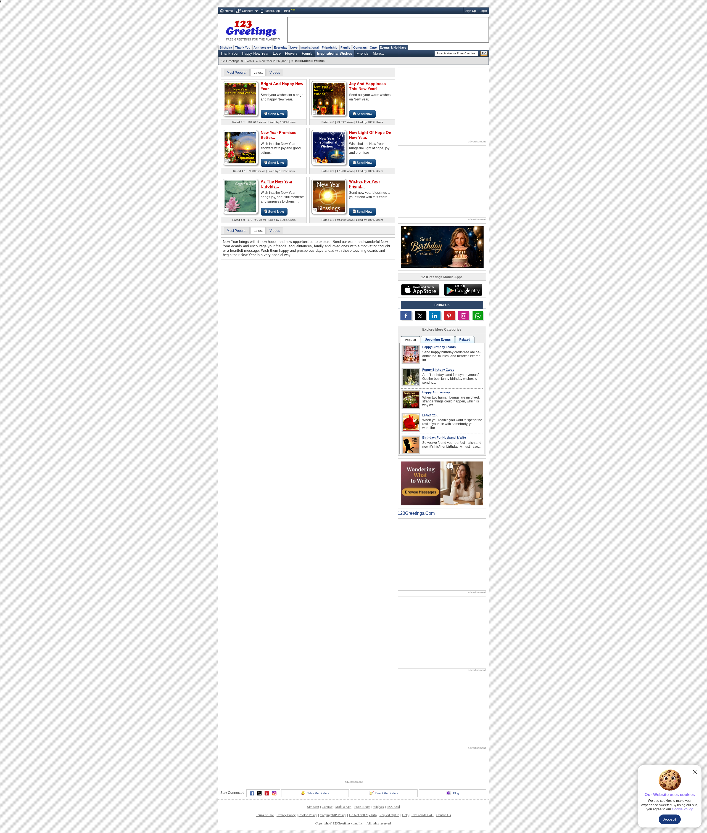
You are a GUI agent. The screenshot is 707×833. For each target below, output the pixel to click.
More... (378, 53)
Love (293, 47)
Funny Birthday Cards (438, 369)
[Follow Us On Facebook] (405, 315)
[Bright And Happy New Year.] (240, 98)
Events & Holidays (393, 47)
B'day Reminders (318, 793)
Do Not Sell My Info (363, 815)
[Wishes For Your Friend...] (329, 196)
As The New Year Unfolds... (276, 184)
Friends (362, 53)
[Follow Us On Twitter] (420, 315)
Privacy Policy (286, 815)
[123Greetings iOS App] (420, 290)
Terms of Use (265, 815)
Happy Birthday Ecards (439, 347)
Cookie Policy (308, 815)
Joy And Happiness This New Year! (367, 86)
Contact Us (443, 815)
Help (405, 815)
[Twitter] (259, 793)
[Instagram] (274, 793)
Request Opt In (389, 815)
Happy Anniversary (436, 392)
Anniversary (262, 47)
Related (464, 339)
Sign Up (470, 10)
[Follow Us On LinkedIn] (434, 315)
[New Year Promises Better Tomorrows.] (240, 147)
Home (229, 10)
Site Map (313, 806)
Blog (287, 10)
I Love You (429, 415)
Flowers (291, 53)
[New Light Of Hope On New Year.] (329, 147)
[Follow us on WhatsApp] (478, 315)
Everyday (280, 47)
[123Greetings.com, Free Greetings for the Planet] (252, 29)
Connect (247, 10)
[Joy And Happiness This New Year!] (329, 98)
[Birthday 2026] (442, 246)
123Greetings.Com (416, 513)
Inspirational (309, 47)
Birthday (226, 47)
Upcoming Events (438, 339)
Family (345, 47)
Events (249, 61)
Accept (669, 819)
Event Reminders (387, 793)
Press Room (362, 806)
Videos (275, 73)
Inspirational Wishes (334, 53)
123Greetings (230, 61)
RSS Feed (393, 806)
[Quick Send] (227, 112)
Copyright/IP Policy (333, 815)
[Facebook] (252, 793)
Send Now (276, 114)
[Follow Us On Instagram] (463, 315)
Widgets (378, 806)
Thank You (242, 47)
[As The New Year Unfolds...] (240, 196)
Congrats (360, 47)
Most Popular (237, 73)
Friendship (329, 47)
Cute (373, 47)
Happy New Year (255, 53)
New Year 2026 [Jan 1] (274, 61)
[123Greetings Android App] (463, 290)
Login (483, 10)
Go (484, 53)
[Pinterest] (267, 793)
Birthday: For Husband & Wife (444, 437)
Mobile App (272, 10)
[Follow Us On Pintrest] (449, 315)
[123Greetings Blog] (442, 483)
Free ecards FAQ (422, 815)
